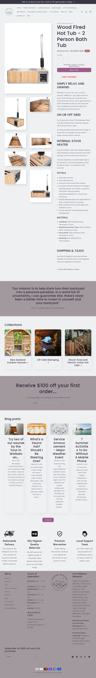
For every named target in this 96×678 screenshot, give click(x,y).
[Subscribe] (63, 403)
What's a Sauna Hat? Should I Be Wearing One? (36, 450)
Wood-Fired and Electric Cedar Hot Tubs (78, 363)
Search (7, 578)
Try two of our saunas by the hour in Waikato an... (16, 448)
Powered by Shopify (57, 672)
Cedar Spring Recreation (45, 672)
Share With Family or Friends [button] (69, 269)
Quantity (59, 55)
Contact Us (9, 601)
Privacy (7, 592)
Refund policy (9, 605)
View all (48, 520)
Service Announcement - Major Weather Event (59, 448)
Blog (6, 598)
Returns (7, 595)
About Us (8, 582)
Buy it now (74, 70)
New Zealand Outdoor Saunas (16, 361)
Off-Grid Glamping (48, 360)
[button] (37, 12)
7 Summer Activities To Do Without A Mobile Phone (81, 450)
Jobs (6, 585)
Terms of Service (11, 588)
